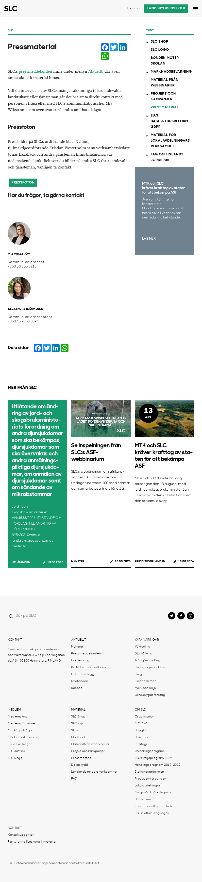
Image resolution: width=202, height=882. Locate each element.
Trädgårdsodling (147, 660)
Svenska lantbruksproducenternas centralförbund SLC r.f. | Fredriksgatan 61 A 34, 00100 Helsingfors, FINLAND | (36, 655)
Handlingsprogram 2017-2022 (158, 765)
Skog (138, 674)
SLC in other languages (152, 813)
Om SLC (140, 709)
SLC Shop (159, 42)
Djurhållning (143, 653)
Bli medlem (143, 799)
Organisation (144, 716)
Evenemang (80, 660)
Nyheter (77, 561)
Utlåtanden (21, 562)
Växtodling (143, 646)
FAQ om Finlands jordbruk (167, 157)
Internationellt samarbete (154, 806)
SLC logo (160, 50)
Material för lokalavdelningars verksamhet (170, 140)
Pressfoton (23, 182)
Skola (75, 730)
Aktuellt (95, 71)
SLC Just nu (16, 751)
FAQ (74, 778)
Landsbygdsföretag (150, 695)
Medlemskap (17, 716)
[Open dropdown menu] (195, 8)
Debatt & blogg (82, 674)
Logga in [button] (133, 8)
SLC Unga (15, 758)
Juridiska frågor (20, 744)
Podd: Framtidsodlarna (88, 667)
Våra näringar (147, 639)
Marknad (78, 737)
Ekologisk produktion (150, 667)
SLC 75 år (142, 723)
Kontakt (15, 639)
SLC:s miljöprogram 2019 (153, 758)
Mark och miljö (145, 688)
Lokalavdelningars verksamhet (94, 771)
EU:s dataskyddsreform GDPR (169, 121)
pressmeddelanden (35, 71)
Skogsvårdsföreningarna (153, 792)
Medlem (14, 709)
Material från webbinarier (165, 82)
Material (78, 709)
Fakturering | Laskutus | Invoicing (32, 841)
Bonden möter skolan (165, 61)
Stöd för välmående (22, 737)
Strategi (141, 744)
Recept (76, 688)
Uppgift (140, 730)
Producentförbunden (150, 778)
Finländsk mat (145, 681)
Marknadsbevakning (171, 72)
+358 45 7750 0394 (23, 321)
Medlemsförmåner (22, 723)
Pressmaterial (165, 107)
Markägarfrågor (20, 730)
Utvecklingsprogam (149, 751)
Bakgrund (142, 737)
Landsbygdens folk (166, 8)
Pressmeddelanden (150, 561)
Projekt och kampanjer (163, 96)
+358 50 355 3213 (22, 266)
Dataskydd (79, 765)
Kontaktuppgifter (21, 834)
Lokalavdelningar (148, 785)
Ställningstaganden (149, 771)
